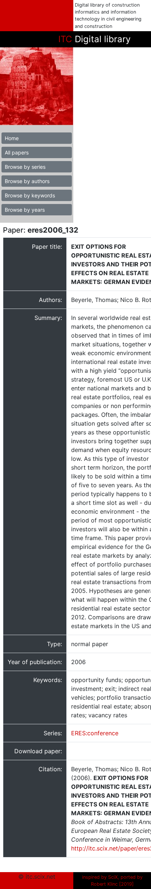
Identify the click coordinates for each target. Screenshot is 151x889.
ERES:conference (94, 733)
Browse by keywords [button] (30, 195)
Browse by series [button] (25, 167)
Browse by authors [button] (27, 181)
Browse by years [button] (25, 210)
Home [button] (12, 138)
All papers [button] (17, 152)
